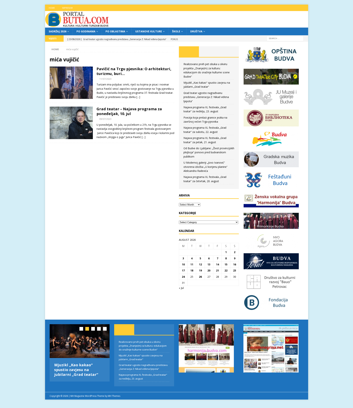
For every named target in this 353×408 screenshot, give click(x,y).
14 (217, 264)
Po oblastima (115, 31)
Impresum (67, 7)
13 (208, 264)
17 (183, 270)
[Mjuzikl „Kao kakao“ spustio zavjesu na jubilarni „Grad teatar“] (80, 341)
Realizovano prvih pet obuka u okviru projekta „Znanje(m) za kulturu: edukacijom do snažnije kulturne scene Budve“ (143, 345)
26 (200, 276)
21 (217, 270)
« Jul (181, 288)
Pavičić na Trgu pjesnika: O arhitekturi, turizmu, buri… (134, 71)
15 (225, 264)
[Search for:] (285, 38)
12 (200, 264)
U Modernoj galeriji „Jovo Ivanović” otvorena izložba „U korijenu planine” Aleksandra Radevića (205, 167)
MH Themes (114, 395)
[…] (138, 97)
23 (234, 270)
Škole (176, 31)
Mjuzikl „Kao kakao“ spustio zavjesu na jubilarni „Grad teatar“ (76, 369)
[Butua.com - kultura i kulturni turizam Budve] (77, 25)
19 (200, 270)
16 (234, 264)
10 (183, 264)
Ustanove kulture (148, 31)
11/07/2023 (105, 78)
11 (191, 264)
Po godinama (85, 31)
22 (225, 270)
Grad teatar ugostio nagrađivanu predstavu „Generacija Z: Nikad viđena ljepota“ (206, 97)
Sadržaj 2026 (57, 31)
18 (191, 270)
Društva (196, 31)
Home (52, 7)
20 (208, 270)
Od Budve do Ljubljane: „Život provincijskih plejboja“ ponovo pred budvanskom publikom (208, 152)
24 (183, 276)
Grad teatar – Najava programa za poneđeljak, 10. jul (129, 111)
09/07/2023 (105, 119)
